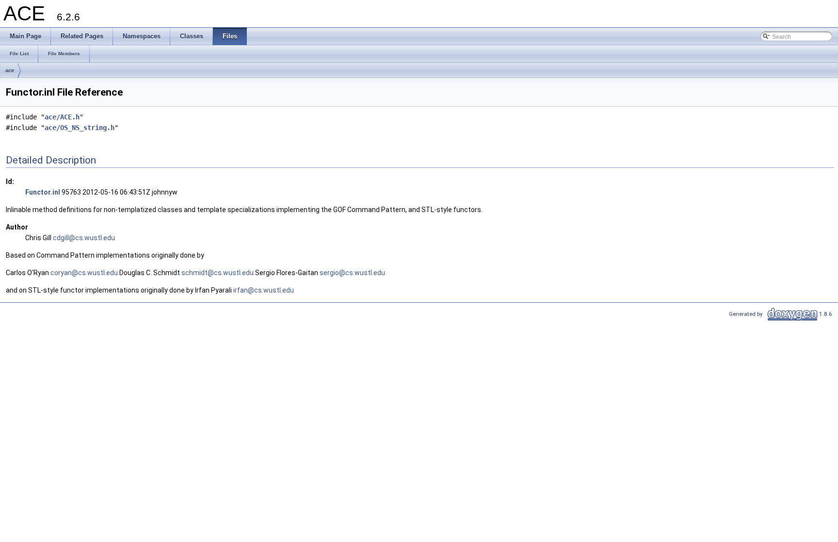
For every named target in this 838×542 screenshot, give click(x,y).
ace (9, 70)
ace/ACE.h (62, 117)
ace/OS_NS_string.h (79, 127)
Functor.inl (42, 192)
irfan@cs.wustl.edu (263, 290)
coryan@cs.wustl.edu (84, 273)
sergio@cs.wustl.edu (352, 273)
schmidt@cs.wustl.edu (217, 273)
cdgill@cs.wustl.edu (84, 238)
